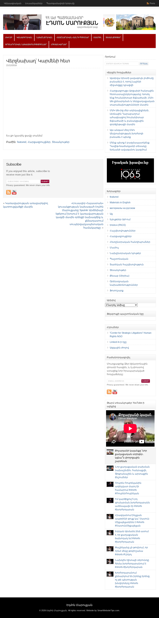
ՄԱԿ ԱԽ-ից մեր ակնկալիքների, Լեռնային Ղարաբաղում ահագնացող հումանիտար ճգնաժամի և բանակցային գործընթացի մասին (129, 117)
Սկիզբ (8, 37)
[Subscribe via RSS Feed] (8, 192)
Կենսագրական (12, 3)
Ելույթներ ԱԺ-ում (120, 219)
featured (21, 142)
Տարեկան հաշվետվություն (127, 264)
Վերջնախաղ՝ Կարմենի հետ (38, 60)
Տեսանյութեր (113, 37)
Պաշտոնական (119, 259)
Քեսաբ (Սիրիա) (119, 275)
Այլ (111, 213)
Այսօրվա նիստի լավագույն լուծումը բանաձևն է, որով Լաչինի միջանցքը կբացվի (132, 81)
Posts (152, 3)
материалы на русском (122, 208)
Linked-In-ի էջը (118, 342)
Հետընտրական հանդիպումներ (73, 37)
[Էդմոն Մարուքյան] (79, 29)
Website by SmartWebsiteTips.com (102, 610)
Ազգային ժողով (119, 347)
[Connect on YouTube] (14, 192)
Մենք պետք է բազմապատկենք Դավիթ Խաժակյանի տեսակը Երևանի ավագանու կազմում (129, 146)
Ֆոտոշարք (117, 290)
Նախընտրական (44, 37)
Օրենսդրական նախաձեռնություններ (26, 44)
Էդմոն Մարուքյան (79, 605)
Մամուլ (97, 37)
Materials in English (120, 202)
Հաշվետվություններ (123, 230)
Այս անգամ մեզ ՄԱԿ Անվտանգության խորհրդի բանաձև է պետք (126, 133)
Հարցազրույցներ (39, 142)
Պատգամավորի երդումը (60, 3)
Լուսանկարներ (33, 3)
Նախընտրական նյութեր (125, 253)
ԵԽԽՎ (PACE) (118, 225)
